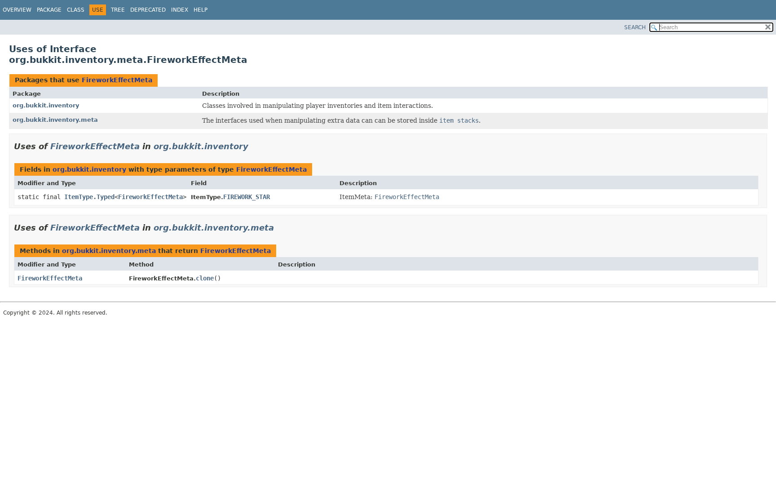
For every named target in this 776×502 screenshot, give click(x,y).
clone (205, 278)
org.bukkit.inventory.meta (55, 119)
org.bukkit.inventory (46, 105)
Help (200, 10)
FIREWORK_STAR (246, 196)
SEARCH (635, 27)
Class (75, 10)
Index (179, 10)
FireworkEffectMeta (117, 80)
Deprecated (148, 10)
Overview (17, 10)
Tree (118, 10)
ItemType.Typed (89, 196)
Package (49, 10)
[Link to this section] (254, 146)
